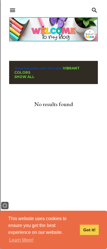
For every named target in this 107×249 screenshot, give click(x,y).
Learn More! (21, 240)
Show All (24, 77)
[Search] (94, 9)
